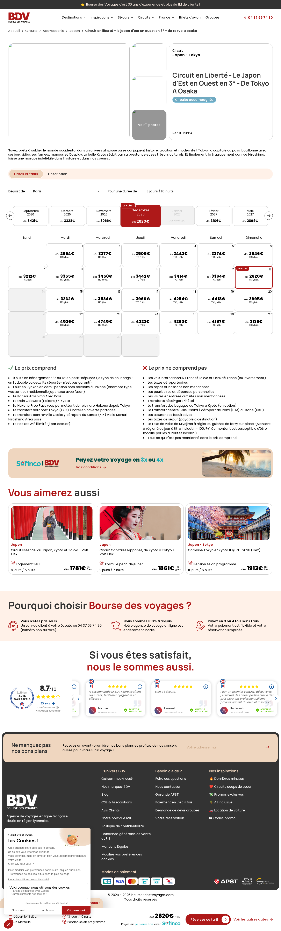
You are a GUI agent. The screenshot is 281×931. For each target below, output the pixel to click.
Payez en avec (141, 924)
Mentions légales (115, 846)
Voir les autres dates (250, 919)
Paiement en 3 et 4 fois (173, 802)
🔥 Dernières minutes (226, 778)
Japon (75, 31)
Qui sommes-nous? (117, 778)
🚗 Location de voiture (227, 810)
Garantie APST (167, 794)
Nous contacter (168, 786)
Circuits (31, 31)
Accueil (14, 31)
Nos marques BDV (115, 786)
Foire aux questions (170, 778)
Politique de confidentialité (122, 826)
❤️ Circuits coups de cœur (230, 786)
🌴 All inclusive (220, 802)
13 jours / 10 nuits (159, 191)
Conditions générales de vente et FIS (126, 836)
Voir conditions (88, 467)
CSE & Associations (116, 802)
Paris (37, 191)
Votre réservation (169, 818)
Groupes (212, 17)
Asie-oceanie (53, 31)
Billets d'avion (190, 17)
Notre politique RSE (116, 818)
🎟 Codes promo (222, 818)
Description (57, 174)
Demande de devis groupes (177, 810)
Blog (104, 794)
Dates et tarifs (26, 174)
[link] (252, 17)
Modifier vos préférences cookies (121, 856)
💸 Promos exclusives (226, 794)
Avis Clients (110, 810)
